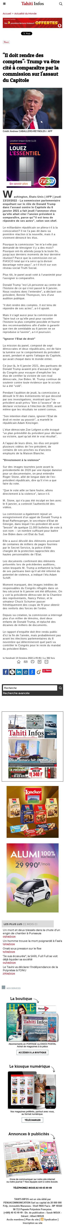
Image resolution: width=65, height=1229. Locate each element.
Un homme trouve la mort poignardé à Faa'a (32, 941)
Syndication (50, 1219)
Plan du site (32, 1219)
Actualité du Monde (25, 13)
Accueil (7, 13)
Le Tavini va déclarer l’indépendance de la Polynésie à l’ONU (30, 968)
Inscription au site (32, 1223)
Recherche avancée (16, 693)
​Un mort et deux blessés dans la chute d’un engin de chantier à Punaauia (31, 931)
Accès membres (15, 1219)
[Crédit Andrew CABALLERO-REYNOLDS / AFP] (32, 89)
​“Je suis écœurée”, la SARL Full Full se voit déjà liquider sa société (30, 957)
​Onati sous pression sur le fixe (22, 948)
